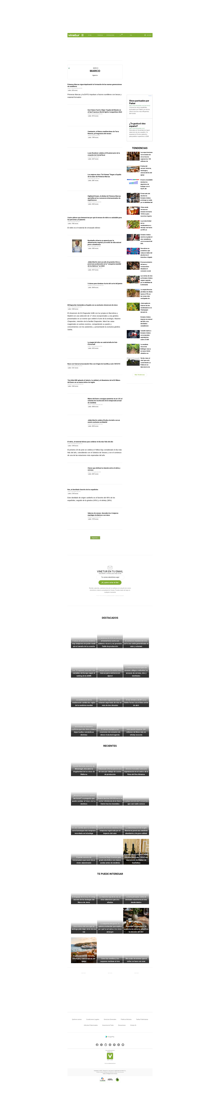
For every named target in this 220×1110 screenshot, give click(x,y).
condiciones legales (110, 595)
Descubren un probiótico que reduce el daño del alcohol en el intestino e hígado (146, 253)
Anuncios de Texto (108, 1025)
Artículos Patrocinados (91, 1025)
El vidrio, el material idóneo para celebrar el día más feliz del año (90, 443)
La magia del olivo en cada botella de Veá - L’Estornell (103, 345)
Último (90, 35)
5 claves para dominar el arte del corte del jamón (105, 285)
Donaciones (122, 1025)
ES (131, 35)
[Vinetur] (110, 1058)
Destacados (110, 617)
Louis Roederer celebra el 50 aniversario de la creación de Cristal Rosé (104, 156)
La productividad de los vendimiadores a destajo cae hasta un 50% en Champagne (146, 225)
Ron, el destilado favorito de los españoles (82, 491)
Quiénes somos (77, 1019)
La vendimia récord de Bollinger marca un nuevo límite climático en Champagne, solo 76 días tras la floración (146, 349)
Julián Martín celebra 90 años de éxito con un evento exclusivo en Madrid (104, 423)
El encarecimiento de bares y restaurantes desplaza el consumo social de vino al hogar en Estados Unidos (147, 266)
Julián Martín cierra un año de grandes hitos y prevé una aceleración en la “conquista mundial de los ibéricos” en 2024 (104, 266)
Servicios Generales (110, 1019)
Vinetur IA (133, 1025)
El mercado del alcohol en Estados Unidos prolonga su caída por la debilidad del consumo (146, 198)
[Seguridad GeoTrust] (103, 1079)
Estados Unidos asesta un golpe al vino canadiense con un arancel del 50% (146, 239)
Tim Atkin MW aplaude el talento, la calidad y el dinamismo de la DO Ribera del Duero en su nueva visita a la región (93, 383)
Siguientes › (95, 537)
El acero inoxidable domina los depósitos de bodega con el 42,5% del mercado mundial (147, 184)
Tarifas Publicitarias (142, 1019)
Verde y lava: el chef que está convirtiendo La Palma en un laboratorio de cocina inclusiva (146, 362)
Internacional (110, 35)
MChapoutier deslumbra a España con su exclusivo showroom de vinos (92, 307)
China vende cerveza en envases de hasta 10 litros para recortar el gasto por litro (146, 211)
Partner (83, 973)
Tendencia (100, 35)
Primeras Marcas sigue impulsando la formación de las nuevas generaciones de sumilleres (94, 87)
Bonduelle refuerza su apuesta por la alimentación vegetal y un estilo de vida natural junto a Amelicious (104, 244)
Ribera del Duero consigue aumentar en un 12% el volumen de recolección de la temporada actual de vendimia (105, 402)
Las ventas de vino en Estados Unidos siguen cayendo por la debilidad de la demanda (147, 280)
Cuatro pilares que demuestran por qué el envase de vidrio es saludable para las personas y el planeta (94, 220)
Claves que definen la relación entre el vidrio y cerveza (104, 471)
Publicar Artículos (126, 1019)
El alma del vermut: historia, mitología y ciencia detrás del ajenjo (146, 170)
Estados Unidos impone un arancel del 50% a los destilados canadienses (146, 321)
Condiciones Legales (92, 1019)
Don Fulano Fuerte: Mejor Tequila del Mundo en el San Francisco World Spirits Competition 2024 (105, 113)
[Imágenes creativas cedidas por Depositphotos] (110, 1065)
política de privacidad (119, 595)
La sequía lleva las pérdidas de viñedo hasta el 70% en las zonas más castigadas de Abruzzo (147, 294)
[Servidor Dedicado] (110, 1079)
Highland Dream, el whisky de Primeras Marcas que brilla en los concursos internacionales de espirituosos (104, 200)
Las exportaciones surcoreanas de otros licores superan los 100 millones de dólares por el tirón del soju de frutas (147, 157)
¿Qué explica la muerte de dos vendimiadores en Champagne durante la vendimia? (146, 307)
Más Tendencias (140, 374)
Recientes (110, 745)
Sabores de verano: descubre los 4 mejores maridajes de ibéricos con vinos (103, 516)
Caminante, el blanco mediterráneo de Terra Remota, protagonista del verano (103, 134)
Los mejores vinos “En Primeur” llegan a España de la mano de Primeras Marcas (104, 177)
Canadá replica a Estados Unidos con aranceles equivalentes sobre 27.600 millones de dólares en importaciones (146, 335)
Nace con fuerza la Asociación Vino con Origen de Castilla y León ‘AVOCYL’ (93, 366)
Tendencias (139, 148)
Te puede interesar (110, 873)
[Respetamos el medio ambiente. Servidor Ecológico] (117, 1079)
